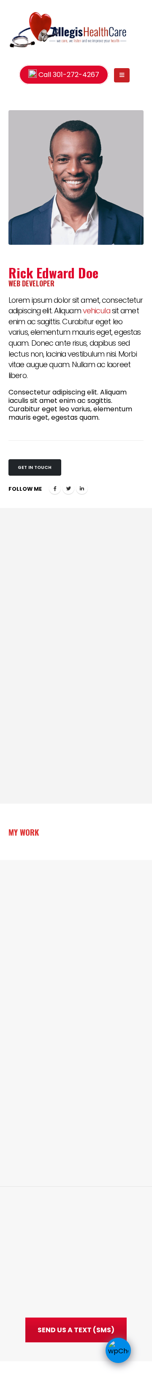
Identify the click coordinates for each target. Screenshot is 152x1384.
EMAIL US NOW (76, 1100)
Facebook (55, 488)
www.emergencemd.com (88, 1281)
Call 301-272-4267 (68, 74)
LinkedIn (82, 488)
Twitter (68, 488)
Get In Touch (35, 467)
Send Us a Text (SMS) (76, 1330)
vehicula (96, 310)
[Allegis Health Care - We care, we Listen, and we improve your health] (25, 30)
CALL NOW (76, 1074)
